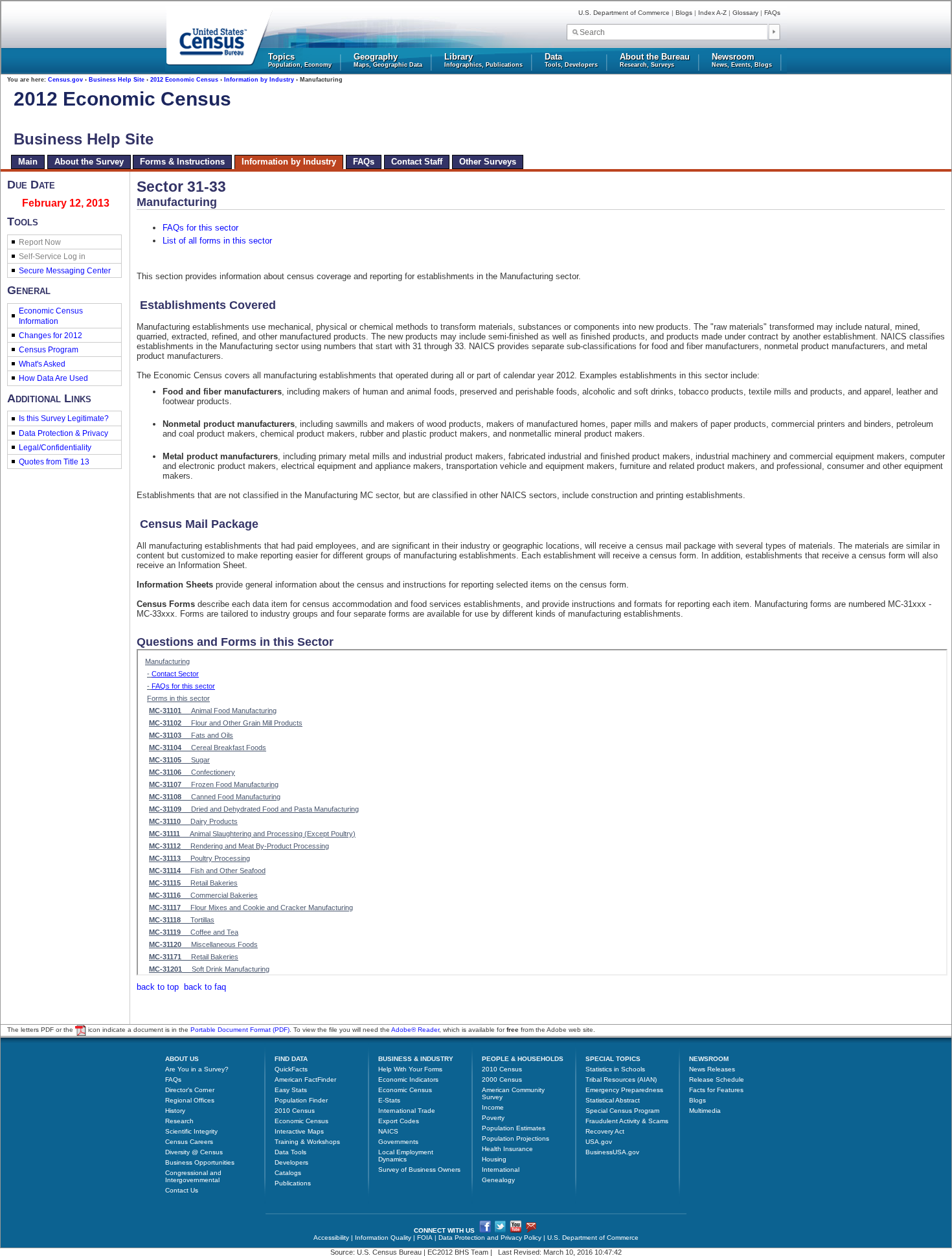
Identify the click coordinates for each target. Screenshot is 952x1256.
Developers (291, 1162)
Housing (494, 1159)
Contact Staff (416, 161)
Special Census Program (622, 1110)
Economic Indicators (408, 1079)
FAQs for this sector (200, 228)
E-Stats (389, 1100)
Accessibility (331, 1237)
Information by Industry (259, 79)
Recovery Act (604, 1131)
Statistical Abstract (612, 1100)
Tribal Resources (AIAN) (621, 1079)
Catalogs (288, 1172)
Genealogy (498, 1179)
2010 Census (295, 1110)
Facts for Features (716, 1089)
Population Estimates (513, 1128)
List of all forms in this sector (217, 240)
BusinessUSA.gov (612, 1152)
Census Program (48, 350)
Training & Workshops (307, 1141)
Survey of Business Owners (419, 1169)
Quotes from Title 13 (54, 462)
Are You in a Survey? (197, 1069)
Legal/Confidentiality (55, 447)
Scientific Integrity (191, 1131)
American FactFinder (305, 1079)
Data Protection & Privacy (63, 433)
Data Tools (290, 1152)
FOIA (425, 1237)
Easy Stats (291, 1089)
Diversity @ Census (194, 1152)
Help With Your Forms (410, 1069)
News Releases (712, 1069)
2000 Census (502, 1079)
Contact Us (181, 1190)
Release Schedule (716, 1079)
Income (493, 1107)
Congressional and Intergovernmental (193, 1176)
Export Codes (398, 1121)
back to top (158, 987)
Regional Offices (189, 1100)
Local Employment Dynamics (405, 1155)
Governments (398, 1141)
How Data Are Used (53, 378)
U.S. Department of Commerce (624, 12)
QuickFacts (291, 1069)
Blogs (683, 12)
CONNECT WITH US (444, 1230)
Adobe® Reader (415, 1030)
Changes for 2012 (50, 335)
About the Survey (89, 161)
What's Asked (42, 364)
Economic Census (301, 1121)
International (500, 1169)
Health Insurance (507, 1148)
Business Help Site (116, 79)
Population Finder (301, 1100)
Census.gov (65, 79)
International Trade (406, 1110)
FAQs (772, 12)
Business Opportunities (199, 1162)
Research (179, 1121)
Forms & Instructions (182, 161)
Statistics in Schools (615, 1069)
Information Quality (383, 1237)
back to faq (205, 987)
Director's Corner (189, 1089)
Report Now (40, 242)
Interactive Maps (299, 1131)
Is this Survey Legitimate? (64, 418)
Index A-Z (712, 12)
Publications (293, 1183)
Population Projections (515, 1138)
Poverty (493, 1117)
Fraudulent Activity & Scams (626, 1121)
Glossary (745, 12)
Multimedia (705, 1110)
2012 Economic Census (184, 79)
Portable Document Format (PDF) (239, 1030)
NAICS (388, 1131)
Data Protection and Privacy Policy (489, 1237)
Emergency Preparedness (624, 1089)
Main (28, 161)
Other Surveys (487, 161)
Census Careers (189, 1141)
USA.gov (598, 1141)
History (175, 1110)
